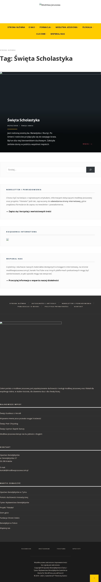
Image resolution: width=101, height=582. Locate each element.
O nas (32, 27)
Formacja (45, 27)
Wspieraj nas (57, 34)
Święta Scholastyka (23, 120)
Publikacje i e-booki (28, 307)
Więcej (88, 144)
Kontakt (78, 307)
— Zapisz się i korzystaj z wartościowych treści (28, 211)
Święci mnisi (27, 126)
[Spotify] (16, 20)
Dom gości (4, 513)
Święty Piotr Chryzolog (9, 423)
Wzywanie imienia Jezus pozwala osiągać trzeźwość (20, 418)
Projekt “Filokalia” (7, 507)
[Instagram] (8, 20)
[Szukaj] (90, 170)
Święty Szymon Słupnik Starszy (12, 429)
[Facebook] (4, 20)
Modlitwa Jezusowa (67, 27)
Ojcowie (41, 34)
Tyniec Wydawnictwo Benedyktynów (14, 502)
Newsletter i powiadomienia (76, 303)
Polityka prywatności (57, 307)
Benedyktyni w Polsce (8, 523)
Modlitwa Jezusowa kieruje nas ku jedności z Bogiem (21, 434)
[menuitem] (32, 27)
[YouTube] (12, 20)
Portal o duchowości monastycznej (14, 497)
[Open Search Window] (2, 12)
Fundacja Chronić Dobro (9, 518)
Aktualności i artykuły (44, 303)
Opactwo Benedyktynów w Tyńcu (13, 492)
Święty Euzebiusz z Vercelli (10, 413)
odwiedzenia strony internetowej (65, 201)
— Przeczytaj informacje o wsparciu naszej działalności (32, 280)
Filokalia (87, 27)
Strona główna (16, 27)
